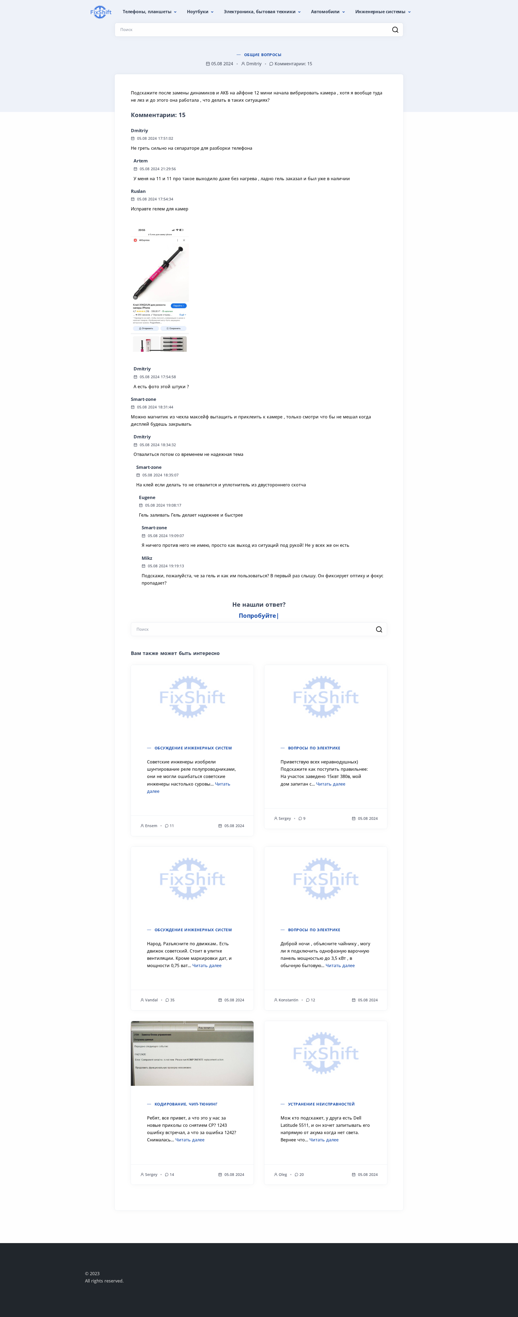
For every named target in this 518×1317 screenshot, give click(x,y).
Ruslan (138, 191)
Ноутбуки (198, 12)
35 (172, 999)
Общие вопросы (262, 54)
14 (172, 1174)
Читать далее (330, 784)
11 (172, 825)
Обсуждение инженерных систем (193, 747)
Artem (141, 161)
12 (313, 999)
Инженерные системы (381, 12)
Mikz (147, 558)
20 (301, 1174)
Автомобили (326, 12)
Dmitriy (139, 130)
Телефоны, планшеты (148, 12)
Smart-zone (143, 399)
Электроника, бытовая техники (260, 12)
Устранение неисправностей (321, 1104)
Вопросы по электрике (314, 747)
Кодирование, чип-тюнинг (186, 1104)
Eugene (147, 497)
